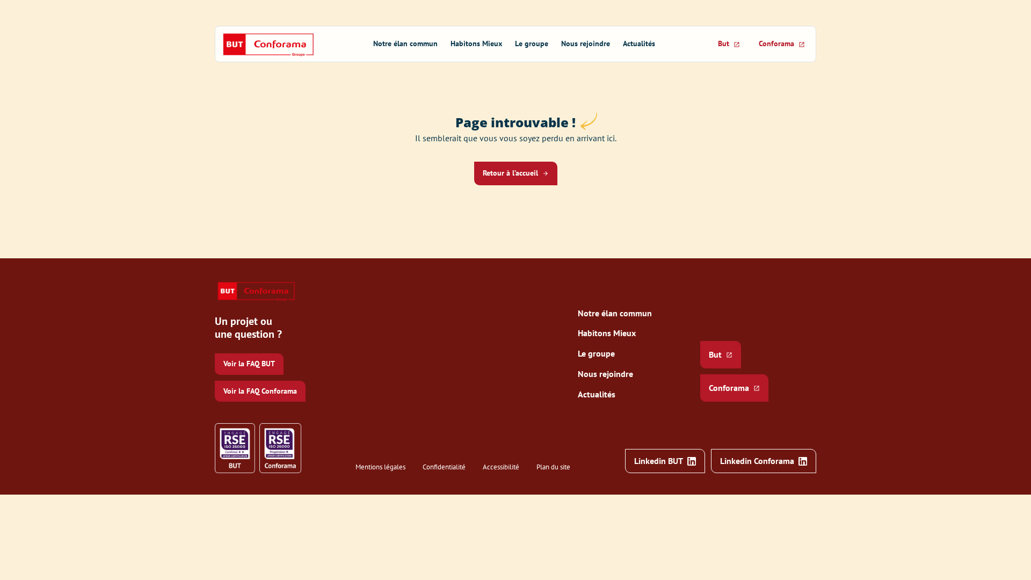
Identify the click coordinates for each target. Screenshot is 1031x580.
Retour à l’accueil (510, 173)
